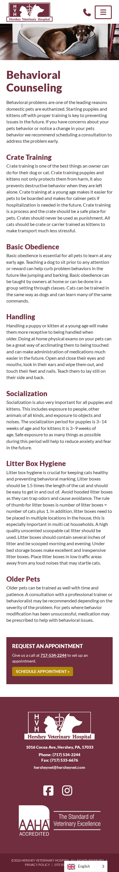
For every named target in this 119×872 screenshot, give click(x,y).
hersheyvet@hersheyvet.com (59, 767)
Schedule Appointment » (43, 671)
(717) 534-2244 (66, 754)
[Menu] (103, 12)
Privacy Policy (37, 865)
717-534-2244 (53, 655)
